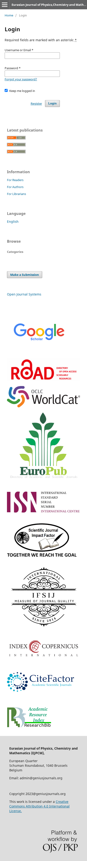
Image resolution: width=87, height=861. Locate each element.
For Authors (15, 187)
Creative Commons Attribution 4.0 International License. (39, 806)
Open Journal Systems (24, 294)
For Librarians (16, 194)
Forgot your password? (21, 79)
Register (36, 103)
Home (9, 15)
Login (52, 103)
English (13, 221)
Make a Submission (24, 275)
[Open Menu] (4, 4)
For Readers (15, 180)
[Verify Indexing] (39, 351)
